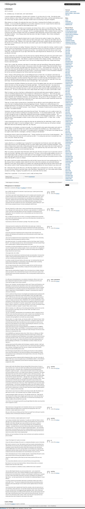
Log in (66, 19)
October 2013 (68, 83)
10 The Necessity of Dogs (71, 31)
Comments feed (69, 22)
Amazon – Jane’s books (70, 11)
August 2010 (68, 143)
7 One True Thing (69, 35)
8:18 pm (57, 473)
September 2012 (69, 104)
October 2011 (68, 121)
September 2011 (69, 123)
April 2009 (67, 169)
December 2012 (69, 99)
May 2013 (67, 91)
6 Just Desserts (68, 37)
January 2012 (68, 116)
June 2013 (67, 89)
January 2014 (68, 78)
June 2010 (67, 146)
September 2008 (69, 180)
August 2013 (68, 86)
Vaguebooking (68, 39)
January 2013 (68, 97)
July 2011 (67, 126)
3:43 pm (57, 281)
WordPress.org (68, 24)
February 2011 (68, 134)
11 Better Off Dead (69, 29)
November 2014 (69, 63)
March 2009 (68, 170)
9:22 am (57, 210)
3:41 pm (57, 228)
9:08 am (57, 193)
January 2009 (68, 173)
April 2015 (67, 58)
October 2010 (68, 140)
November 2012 (69, 101)
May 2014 (67, 72)
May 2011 (67, 129)
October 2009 (68, 159)
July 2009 (67, 164)
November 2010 (69, 139)
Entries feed (68, 21)
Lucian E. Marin (43, 505)
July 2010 (67, 145)
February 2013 (68, 96)
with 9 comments (9, 11)
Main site (67, 14)
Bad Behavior (3, 508)
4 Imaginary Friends (69, 40)
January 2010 (68, 154)
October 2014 (68, 64)
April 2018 (67, 53)
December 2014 (69, 61)
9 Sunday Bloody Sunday (71, 32)
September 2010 (69, 142)
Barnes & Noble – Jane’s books (72, 13)
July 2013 (67, 88)
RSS (19, 187)
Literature (8, 9)
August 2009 (68, 162)
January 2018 (68, 56)
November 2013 (69, 82)
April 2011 (67, 131)
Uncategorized (32, 176)
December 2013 (69, 80)
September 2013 (69, 85)
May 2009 (67, 167)
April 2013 (67, 93)
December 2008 (69, 175)
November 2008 (69, 177)
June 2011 (67, 127)
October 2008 (68, 178)
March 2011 (68, 132)
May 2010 (67, 148)
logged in (13, 504)
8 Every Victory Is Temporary (71, 34)
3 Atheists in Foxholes (70, 42)
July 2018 (67, 48)
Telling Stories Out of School (55, 182)
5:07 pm (57, 368)
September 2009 (69, 161)
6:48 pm (57, 420)
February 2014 (68, 77)
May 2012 (67, 110)
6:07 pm (57, 409)
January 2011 (68, 135)
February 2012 (68, 115)
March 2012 (68, 113)
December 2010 (69, 137)
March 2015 (68, 59)
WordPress (53, 505)
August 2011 (68, 124)
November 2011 (69, 120)
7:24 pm (57, 442)
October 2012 (68, 102)
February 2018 (68, 55)
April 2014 (67, 74)
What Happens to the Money (12, 182)
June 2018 (67, 50)
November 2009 (69, 158)
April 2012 (67, 112)
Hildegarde (10, 4)
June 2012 (67, 108)
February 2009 (68, 172)
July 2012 (67, 107)
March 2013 (68, 94)
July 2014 (67, 69)
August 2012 (68, 105)
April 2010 (67, 150)
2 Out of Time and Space (71, 43)
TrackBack (23, 187)
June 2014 (67, 70)
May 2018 (67, 51)
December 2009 (69, 156)
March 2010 (68, 151)
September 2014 (69, 66)
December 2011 (69, 118)
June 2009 (67, 165)
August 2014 (68, 67)
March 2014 (68, 75)
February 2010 (68, 153)
